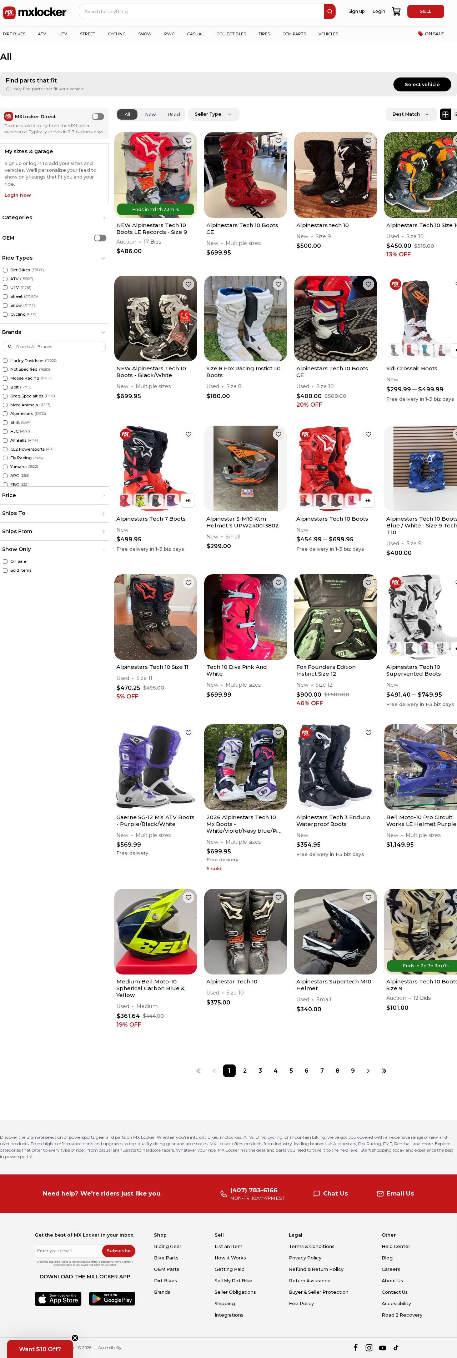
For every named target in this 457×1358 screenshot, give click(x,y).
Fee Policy (301, 1303)
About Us (392, 1280)
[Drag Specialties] (5, 396)
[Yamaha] (5, 467)
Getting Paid (230, 1269)
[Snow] (5, 305)
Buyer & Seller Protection (318, 1292)
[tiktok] (396, 1347)
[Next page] (368, 1070)
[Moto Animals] (5, 405)
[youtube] (382, 1347)
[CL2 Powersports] (5, 449)
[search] (330, 11)
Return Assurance (310, 1280)
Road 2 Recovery (402, 1315)
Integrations (229, 1315)
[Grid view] (445, 114)
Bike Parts (166, 1258)
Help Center (396, 1246)
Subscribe (119, 1250)
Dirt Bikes (165, 1280)
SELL (425, 11)
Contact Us (395, 1292)
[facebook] (355, 1347)
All (127, 114)
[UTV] (5, 287)
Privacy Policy (305, 1258)
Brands (162, 1292)
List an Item (228, 1246)
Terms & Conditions (312, 1246)
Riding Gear (167, 1246)
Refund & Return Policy (316, 1269)
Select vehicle (422, 84)
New (150, 114)
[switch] (98, 116)
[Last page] (384, 1070)
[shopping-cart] (396, 11)
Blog (387, 1258)
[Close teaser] (75, 1338)
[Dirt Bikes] (5, 270)
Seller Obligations (235, 1292)
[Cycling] (5, 314)
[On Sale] (5, 561)
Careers (391, 1269)
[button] (54, 218)
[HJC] (5, 431)
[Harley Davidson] (5, 361)
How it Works (230, 1258)
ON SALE (434, 33)
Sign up (356, 11)
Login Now (18, 195)
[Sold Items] (5, 570)
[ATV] (5, 279)
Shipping (225, 1303)
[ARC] (5, 475)
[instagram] (369, 1347)
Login (379, 11)
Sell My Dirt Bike (233, 1280)
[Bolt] (5, 387)
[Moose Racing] (5, 378)
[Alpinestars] (5, 413)
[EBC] (5, 484)
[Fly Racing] (5, 458)
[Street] (5, 296)
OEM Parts (166, 1269)
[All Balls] (5, 440)
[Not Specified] (5, 369)
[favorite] (188, 140)
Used (174, 114)
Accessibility (396, 1303)
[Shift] (5, 422)
